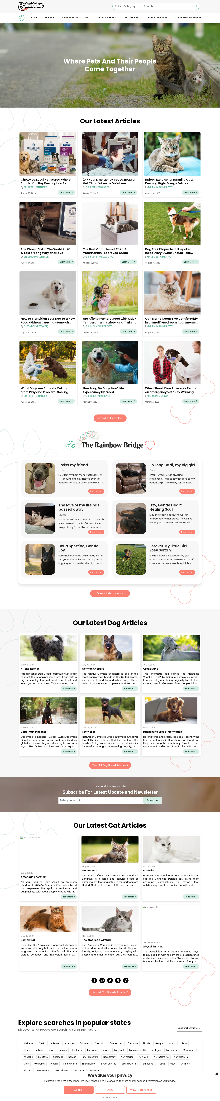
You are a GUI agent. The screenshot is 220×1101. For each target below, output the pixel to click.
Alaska (42, 1043)
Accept (79, 1090)
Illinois (27, 1050)
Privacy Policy (110, 1097)
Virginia (28, 1070)
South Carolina (108, 1063)
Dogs (48, 17)
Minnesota (171, 1050)
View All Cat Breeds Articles (109, 992)
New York (143, 1057)
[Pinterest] (118, 980)
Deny (110, 1090)
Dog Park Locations (75, 17)
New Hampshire (90, 1057)
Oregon (54, 1063)
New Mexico (127, 1057)
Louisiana (92, 1050)
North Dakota (181, 1057)
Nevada (72, 1057)
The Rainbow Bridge (188, 17)
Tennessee (147, 1063)
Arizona (55, 1043)
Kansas (63, 1050)
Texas (161, 1063)
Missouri (28, 1057)
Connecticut (116, 1043)
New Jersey (109, 1057)
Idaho (184, 1043)
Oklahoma (39, 1063)
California (85, 1043)
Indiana (39, 1050)
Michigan (156, 1050)
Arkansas (69, 1043)
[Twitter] (110, 980)
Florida (146, 1043)
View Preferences (141, 1090)
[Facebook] (94, 980)
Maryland (119, 1050)
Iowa (51, 1050)
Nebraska (58, 1057)
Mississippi (189, 1050)
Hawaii (172, 1043)
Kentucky (77, 1050)
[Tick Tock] (126, 980)
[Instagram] (102, 980)
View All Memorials (109, 593)
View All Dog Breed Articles (109, 765)
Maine (106, 1050)
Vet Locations (107, 17)
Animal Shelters (157, 17)
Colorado (99, 1043)
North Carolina (161, 1057)
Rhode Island (89, 1063)
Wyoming (95, 1070)
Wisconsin (79, 1070)
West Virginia (61, 1070)
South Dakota (129, 1063)
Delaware (133, 1043)
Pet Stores (131, 17)
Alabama (28, 1043)
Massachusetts (137, 1050)
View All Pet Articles (109, 418)
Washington (43, 1070)
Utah (172, 1063)
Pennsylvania (70, 1063)
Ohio (26, 1063)
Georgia (159, 1043)
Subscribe (152, 800)
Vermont (185, 1063)
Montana (43, 1057)
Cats (32, 17)
